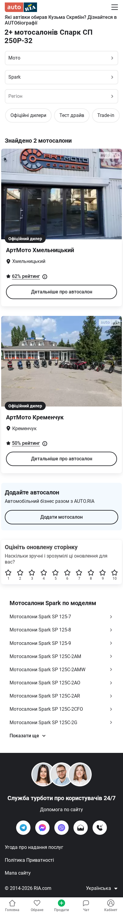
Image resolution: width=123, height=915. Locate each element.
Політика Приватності (29, 860)
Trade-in (105, 115)
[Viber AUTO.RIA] (61, 827)
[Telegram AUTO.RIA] (23, 827)
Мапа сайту (18, 873)
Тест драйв (71, 115)
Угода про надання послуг (34, 847)
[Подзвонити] (100, 827)
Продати (61, 910)
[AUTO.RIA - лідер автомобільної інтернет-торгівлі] (21, 7)
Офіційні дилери (28, 115)
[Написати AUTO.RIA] (80, 827)
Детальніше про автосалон (61, 292)
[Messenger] (42, 827)
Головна (12, 910)
